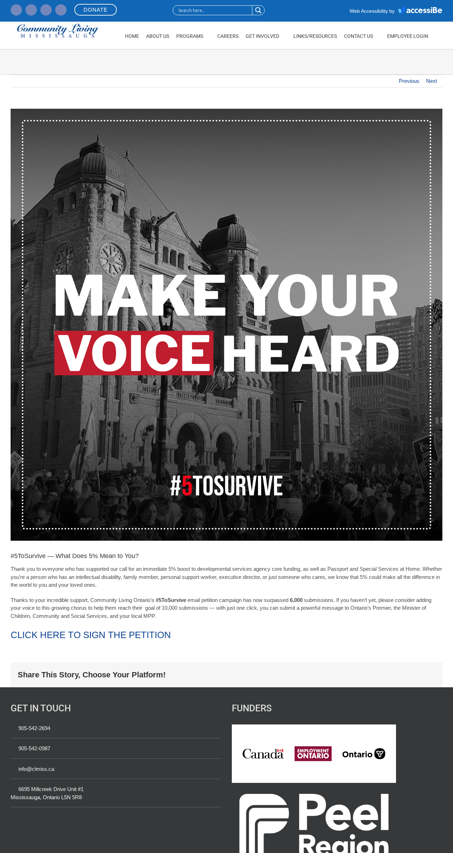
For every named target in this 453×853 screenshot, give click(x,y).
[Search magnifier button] (258, 10)
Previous (409, 81)
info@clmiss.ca (36, 769)
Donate (96, 10)
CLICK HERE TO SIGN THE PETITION (91, 635)
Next (431, 81)
